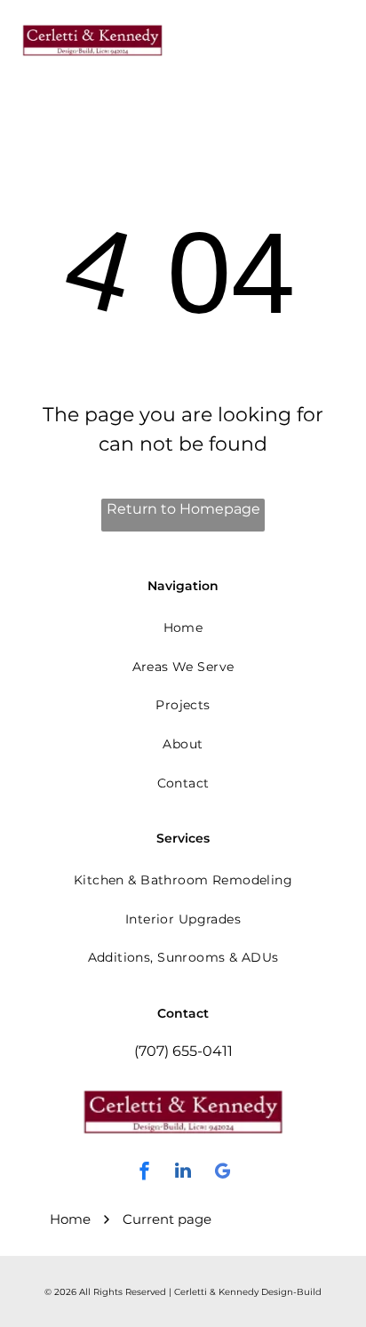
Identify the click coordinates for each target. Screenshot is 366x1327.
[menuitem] (182, 627)
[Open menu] (332, 40)
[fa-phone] (269, 48)
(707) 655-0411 (183, 1051)
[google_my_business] (222, 1172)
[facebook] (144, 1172)
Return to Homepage (183, 508)
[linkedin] (183, 1172)
